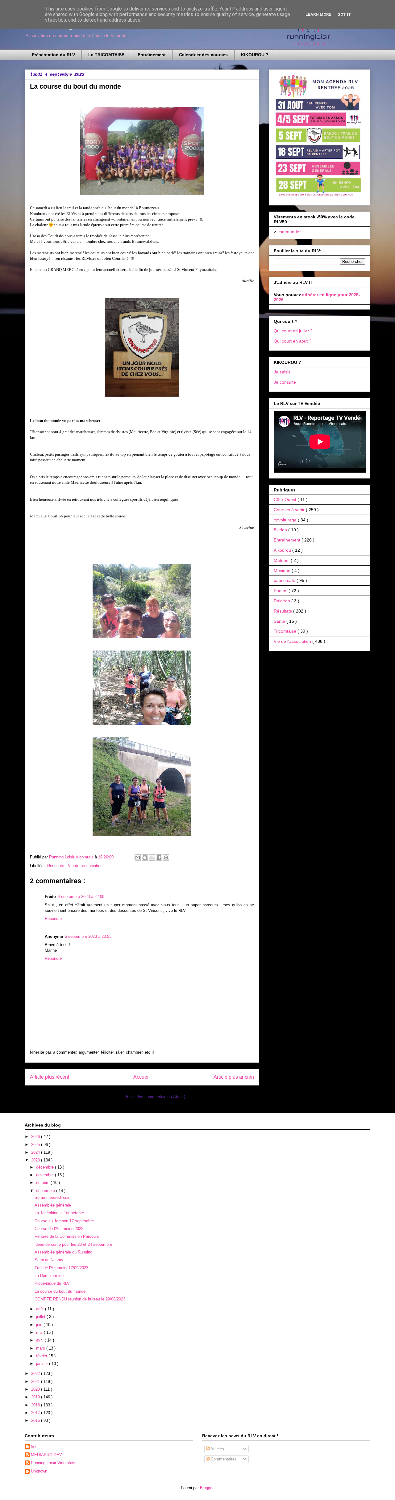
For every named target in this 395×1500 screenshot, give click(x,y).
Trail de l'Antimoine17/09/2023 (61, 1268)
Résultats (56, 865)
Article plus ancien (234, 1077)
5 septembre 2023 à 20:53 (88, 936)
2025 (36, 1144)
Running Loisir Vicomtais (53, 1462)
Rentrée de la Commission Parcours (67, 1236)
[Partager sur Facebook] (159, 857)
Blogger (206, 1487)
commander (289, 231)
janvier (42, 1363)
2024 (36, 1152)
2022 (36, 1373)
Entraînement (152, 54)
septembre (46, 1190)
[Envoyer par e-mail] (138, 857)
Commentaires (223, 1459)
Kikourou (283, 550)
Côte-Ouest (285, 499)
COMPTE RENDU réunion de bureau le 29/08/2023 (80, 1299)
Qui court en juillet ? (293, 330)
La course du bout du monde (60, 1291)
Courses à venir (290, 509)
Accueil (141, 1077)
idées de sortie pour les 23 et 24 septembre (73, 1244)
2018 (36, 1405)
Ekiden (281, 529)
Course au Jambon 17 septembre (64, 1221)
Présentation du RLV (53, 54)
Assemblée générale (53, 1205)
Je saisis (282, 371)
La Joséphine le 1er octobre (59, 1213)
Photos (281, 590)
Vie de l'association (85, 865)
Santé (280, 621)
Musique (283, 570)
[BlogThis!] (145, 857)
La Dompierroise (49, 1275)
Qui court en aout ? (292, 341)
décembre (45, 1167)
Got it (344, 14)
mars (41, 1348)
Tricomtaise (285, 631)
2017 (36, 1412)
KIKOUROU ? (254, 54)
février (42, 1356)
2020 (36, 1389)
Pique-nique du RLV (52, 1283)
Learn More (318, 14)
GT (33, 1446)
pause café (285, 580)
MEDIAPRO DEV (46, 1454)
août (40, 1309)
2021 (36, 1381)
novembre (45, 1175)
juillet (41, 1316)
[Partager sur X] (152, 857)
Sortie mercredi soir (52, 1197)
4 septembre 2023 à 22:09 (81, 896)
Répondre (53, 918)
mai (40, 1332)
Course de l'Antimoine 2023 (59, 1228)
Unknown (39, 1471)
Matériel (282, 560)
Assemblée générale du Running (63, 1252)
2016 (36, 1420)
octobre (43, 1182)
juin (40, 1324)
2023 (36, 1160)
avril (40, 1340)
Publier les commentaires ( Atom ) (154, 1096)
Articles (217, 1449)
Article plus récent (49, 1077)
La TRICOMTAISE (106, 54)
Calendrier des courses (203, 54)
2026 (36, 1136)
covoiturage (286, 519)
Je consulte (285, 382)
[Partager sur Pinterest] (166, 857)
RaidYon (282, 600)
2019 (36, 1397)
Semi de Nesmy (49, 1260)
